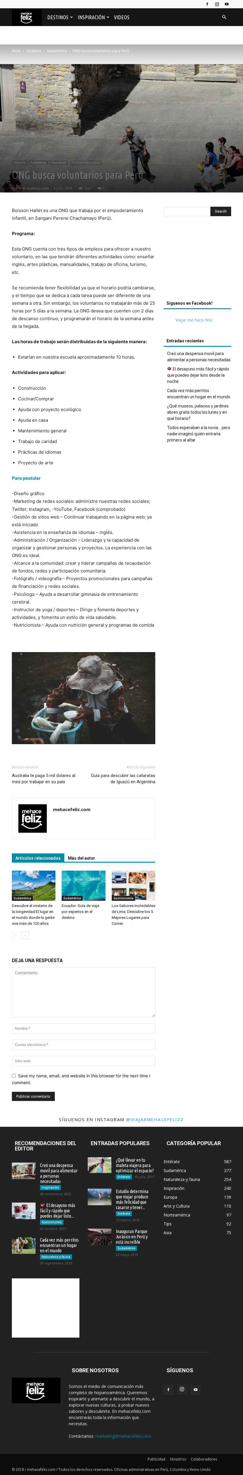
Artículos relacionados (38, 858)
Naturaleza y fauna (56, 1257)
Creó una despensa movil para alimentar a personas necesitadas (199, 356)
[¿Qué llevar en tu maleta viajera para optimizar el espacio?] (99, 1165)
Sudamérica (57, 50)
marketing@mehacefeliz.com (123, 1436)
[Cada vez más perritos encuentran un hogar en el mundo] (24, 1245)
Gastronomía (123, 898)
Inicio (16, 50)
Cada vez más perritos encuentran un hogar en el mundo (198, 393)
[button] (224, 17)
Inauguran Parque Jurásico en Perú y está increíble (132, 1237)
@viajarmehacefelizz (155, 1119)
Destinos (57, 17)
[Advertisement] (197, 260)
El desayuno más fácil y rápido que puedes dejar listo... (57, 1211)
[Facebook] (207, 4)
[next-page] (25, 935)
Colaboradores (204, 1459)
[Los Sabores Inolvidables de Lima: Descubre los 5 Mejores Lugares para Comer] (133, 886)
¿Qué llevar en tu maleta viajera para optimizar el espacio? (135, 1165)
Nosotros (178, 1459)
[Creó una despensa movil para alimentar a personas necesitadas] (24, 1171)
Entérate (124, 1177)
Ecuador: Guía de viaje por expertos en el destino (80, 911)
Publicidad (156, 1459)
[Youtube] (226, 4)
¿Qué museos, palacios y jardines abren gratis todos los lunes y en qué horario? (198, 412)
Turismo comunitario (86, 162)
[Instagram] (216, 4)
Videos (122, 17)
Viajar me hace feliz (194, 320)
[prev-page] (15, 935)
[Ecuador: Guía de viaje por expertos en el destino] (83, 886)
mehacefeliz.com (34, 188)
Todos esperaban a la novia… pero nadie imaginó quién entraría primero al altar (198, 433)
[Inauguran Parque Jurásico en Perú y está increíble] (99, 1237)
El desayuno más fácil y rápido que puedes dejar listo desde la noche (198, 375)
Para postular (26, 478)
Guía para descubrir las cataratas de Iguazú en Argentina (123, 778)
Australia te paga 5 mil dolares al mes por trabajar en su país (43, 778)
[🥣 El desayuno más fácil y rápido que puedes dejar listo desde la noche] (24, 1211)
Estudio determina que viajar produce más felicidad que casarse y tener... (132, 1199)
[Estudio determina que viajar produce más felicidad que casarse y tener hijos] (99, 1197)
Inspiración (91, 17)
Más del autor (81, 858)
